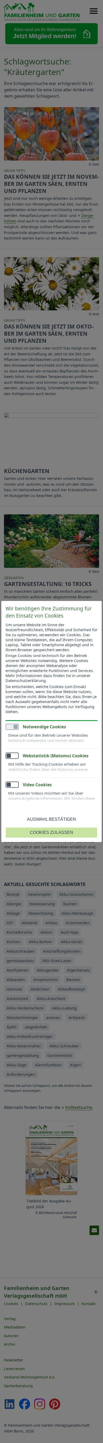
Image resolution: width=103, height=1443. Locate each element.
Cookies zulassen (51, 832)
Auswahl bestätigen (51, 819)
